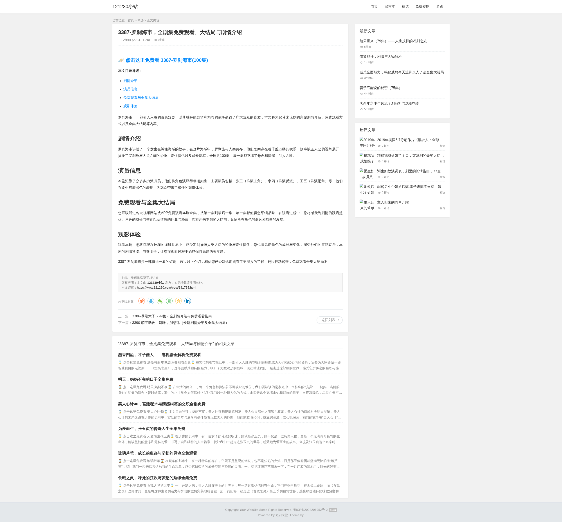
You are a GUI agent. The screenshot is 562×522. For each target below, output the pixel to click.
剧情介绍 (130, 81)
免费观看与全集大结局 (141, 98)
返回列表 (328, 320)
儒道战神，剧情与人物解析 (381, 56)
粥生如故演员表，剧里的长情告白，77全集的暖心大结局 (421, 171)
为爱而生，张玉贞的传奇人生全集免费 (151, 428)
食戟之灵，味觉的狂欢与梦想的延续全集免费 (157, 478)
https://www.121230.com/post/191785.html (166, 287)
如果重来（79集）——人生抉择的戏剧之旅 (393, 41)
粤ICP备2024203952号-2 (310, 509)
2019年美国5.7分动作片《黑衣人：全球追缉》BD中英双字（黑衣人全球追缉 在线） (442, 140)
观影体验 (130, 106)
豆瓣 (169, 301)
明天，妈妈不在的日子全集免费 (145, 379)
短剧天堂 (282, 515)
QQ (151, 301)
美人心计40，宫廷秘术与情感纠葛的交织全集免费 (161, 404)
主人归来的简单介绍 (393, 202)
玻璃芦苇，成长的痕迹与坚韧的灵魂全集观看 (157, 453)
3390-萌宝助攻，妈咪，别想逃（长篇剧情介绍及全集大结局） (180, 323)
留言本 (390, 6)
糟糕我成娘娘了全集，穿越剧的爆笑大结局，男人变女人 (421, 155)
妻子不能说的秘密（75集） (381, 88)
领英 (187, 301)
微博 (141, 301)
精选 (405, 6)
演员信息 (130, 89)
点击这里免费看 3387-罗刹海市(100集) (166, 60)
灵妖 (439, 6)
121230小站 (125, 6)
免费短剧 (422, 6)
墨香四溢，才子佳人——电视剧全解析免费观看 (159, 355)
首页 (374, 6)
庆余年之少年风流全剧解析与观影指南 (389, 103)
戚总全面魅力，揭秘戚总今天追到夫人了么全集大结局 (402, 72)
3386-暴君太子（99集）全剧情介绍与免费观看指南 (172, 316)
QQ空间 (178, 301)
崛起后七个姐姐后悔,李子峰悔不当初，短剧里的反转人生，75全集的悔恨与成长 (439, 187)
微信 (160, 301)
